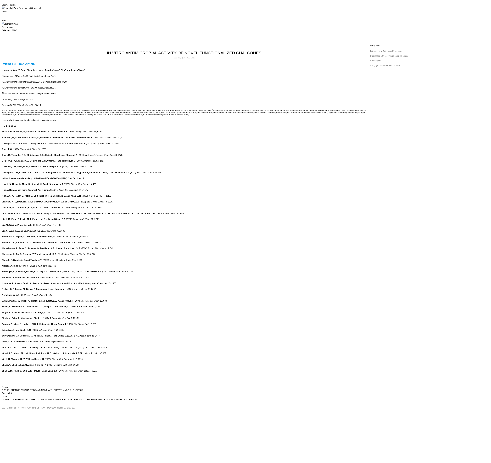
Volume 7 (190, 46)
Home (4, 43)
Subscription (376, 61)
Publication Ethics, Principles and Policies (389, 56)
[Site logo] (24, 10)
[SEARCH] (485, 16)
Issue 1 (182, 46)
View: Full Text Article (19, 64)
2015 (10, 43)
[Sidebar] (3, 413)
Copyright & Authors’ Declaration (385, 65)
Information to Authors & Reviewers (386, 51)
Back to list (7, 393)
